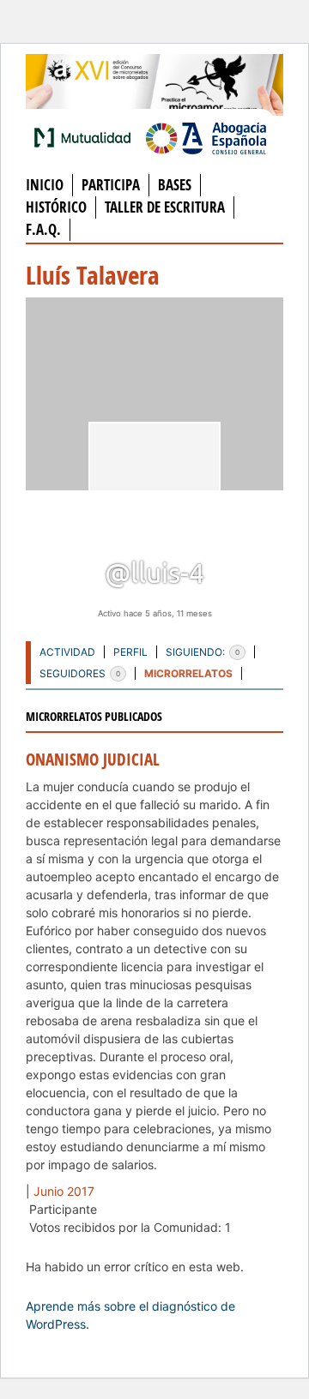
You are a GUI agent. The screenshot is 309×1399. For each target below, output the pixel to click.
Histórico (56, 207)
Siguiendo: (202, 651)
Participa (111, 185)
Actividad (67, 651)
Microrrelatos (188, 673)
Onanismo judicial (93, 759)
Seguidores (79, 673)
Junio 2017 (63, 1191)
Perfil (130, 651)
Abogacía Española (206, 137)
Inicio (45, 185)
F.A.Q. (43, 229)
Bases (174, 185)
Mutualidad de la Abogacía (86, 137)
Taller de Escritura (165, 207)
